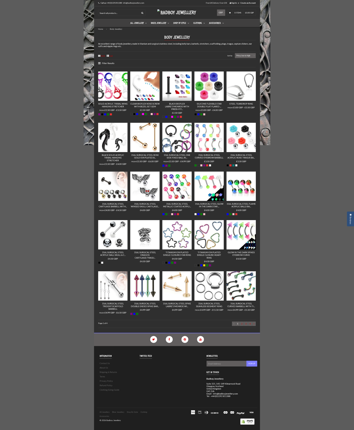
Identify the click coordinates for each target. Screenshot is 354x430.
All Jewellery (137, 23)
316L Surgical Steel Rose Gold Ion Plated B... (145, 156)
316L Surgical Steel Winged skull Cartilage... (145, 205)
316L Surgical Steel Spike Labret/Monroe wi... (177, 304)
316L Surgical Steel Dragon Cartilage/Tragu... (145, 255)
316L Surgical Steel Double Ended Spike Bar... (145, 304)
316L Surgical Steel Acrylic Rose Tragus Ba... (241, 156)
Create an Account (248, 3)
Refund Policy (106, 385)
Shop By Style (179, 23)
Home (100, 29)
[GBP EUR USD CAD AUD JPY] (221, 12)
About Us (104, 367)
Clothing (197, 23)
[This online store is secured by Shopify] (247, 424)
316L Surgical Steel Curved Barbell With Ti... (241, 304)
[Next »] (254, 323)
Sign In (234, 3)
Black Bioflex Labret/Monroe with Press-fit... (177, 106)
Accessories (215, 23)
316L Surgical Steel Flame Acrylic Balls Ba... (241, 205)
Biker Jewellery (158, 23)
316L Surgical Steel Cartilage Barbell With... (113, 205)
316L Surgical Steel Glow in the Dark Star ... (209, 205)
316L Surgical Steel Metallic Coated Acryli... (177, 205)
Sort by (229, 56)
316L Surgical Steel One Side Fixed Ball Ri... (177, 156)
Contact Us (105, 363)
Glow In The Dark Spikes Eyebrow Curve (241, 253)
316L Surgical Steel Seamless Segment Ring (209, 304)
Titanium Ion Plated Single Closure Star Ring (177, 253)
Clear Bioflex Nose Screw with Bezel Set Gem (145, 105)
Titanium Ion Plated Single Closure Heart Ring (209, 255)
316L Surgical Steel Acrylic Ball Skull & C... (113, 253)
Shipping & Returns (108, 372)
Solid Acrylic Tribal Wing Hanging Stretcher (112, 105)
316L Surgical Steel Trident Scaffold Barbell (113, 306)
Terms (102, 376)
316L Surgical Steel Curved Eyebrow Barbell (209, 156)
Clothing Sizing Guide (109, 390)
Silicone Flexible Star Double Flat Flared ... (209, 105)
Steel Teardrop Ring (241, 103)
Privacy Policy (106, 381)
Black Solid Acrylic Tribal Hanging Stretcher (113, 158)
